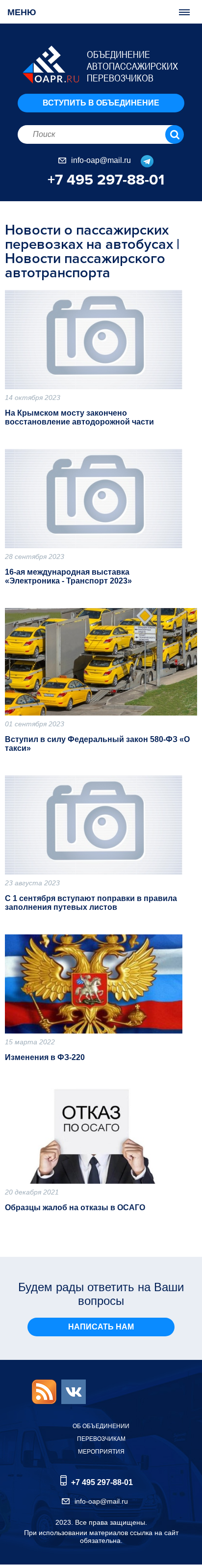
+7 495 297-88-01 (106, 180)
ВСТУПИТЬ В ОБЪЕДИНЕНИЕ (101, 103)
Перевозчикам (101, 1438)
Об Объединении (101, 1426)
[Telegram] (143, 160)
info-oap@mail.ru (101, 160)
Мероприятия (101, 1451)
